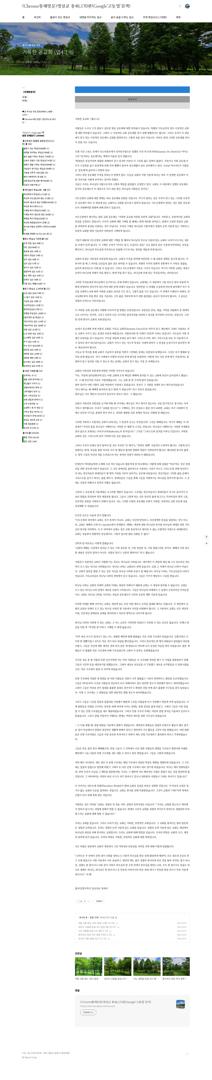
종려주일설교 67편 (33, 309)
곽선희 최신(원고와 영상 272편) (38, 198)
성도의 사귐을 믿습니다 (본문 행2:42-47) (97, 926)
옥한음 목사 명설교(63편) (36, 218)
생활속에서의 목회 (33, 387)
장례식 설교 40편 (32, 279)
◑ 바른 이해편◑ (32, 370)
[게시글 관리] (88, 901)
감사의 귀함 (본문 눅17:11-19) (92, 938)
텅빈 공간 (30, 441)
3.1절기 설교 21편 (33, 297)
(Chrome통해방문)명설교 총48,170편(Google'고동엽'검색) (76, 6)
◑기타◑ (83, 917)
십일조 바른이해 (32, 184)
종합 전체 (94, 917)
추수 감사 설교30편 (33, 345)
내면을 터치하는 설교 (90, 17)
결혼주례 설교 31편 (33, 271)
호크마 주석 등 (31, 427)
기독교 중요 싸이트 (33, 411)
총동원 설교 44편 (32, 251)
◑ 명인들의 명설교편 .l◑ (36, 189)
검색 (180, 6)
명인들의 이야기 (32, 383)
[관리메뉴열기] (206, 537)
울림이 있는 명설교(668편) (36, 148)
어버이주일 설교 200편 (35, 325)
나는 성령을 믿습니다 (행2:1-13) (93, 930)
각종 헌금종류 (31, 423)
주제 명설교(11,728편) (155, 17)
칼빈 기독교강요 (32, 395)
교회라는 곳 (30, 375)
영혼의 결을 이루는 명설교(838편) (39, 164)
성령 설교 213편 (32, 329)
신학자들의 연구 (32, 391)
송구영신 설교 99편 (33, 361)
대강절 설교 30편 (32, 349)
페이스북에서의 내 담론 (35, 176)
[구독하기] (206, 543)
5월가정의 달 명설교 (34, 317)
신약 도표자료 (31, 403)
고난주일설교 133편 (33, 305)
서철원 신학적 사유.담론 (36, 172)
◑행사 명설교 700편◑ (35, 238)
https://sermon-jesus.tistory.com (97, 1006)
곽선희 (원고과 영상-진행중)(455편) (40, 202)
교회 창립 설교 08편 (34, 243)
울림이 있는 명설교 (60, 17)
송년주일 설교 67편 (33, 365)
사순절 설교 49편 (32, 301)
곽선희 (37, 17)
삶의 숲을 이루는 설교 (122, 17)
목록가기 (132, 99)
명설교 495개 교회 (33, 419)
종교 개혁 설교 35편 (34, 275)
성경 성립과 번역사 (33, 399)
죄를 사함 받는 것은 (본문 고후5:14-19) (96, 923)
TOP (187, 1054)
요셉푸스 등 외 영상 (33, 407)
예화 (178, 17)
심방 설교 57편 (31, 263)
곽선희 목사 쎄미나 (33, 206)
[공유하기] (85, 901)
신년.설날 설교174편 (34, 293)
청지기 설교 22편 (32, 267)
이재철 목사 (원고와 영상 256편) (39, 214)
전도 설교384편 (32, 247)
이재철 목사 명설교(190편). (37, 210)
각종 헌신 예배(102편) (34, 283)
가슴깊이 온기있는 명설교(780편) (39, 168)
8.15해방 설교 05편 (33, 337)
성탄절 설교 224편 (33, 353)
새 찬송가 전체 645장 (34, 415)
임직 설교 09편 (31, 259)
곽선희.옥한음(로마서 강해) (37, 222)
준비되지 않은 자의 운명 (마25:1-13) (95, 934)
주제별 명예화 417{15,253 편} (38, 233)
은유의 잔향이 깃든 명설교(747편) (39, 160)
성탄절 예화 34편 (32, 357)
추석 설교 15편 (31, 341)
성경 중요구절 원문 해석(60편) (38, 180)
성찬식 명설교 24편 (33, 255)
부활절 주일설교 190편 (35, 313)
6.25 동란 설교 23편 (34, 333)
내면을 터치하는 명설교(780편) (38, 152)
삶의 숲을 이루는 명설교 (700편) (39, 156)
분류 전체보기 (33, 135)
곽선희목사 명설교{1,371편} (37, 194)
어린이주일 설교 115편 (35, 321)
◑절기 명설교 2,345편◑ (36, 288)
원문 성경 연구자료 (33, 379)
